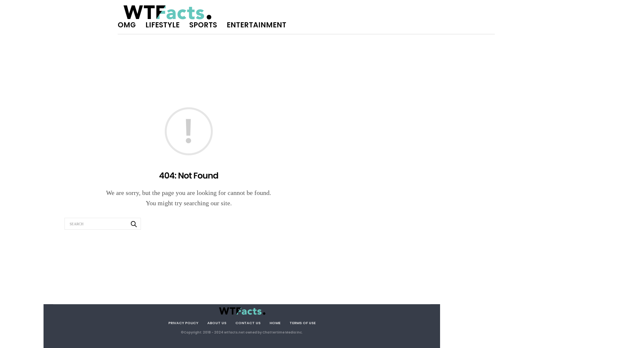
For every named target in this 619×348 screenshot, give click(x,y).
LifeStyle (162, 25)
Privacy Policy (183, 322)
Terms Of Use (303, 322)
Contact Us (247, 322)
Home (275, 322)
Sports (203, 25)
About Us (216, 322)
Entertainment (256, 25)
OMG (127, 25)
